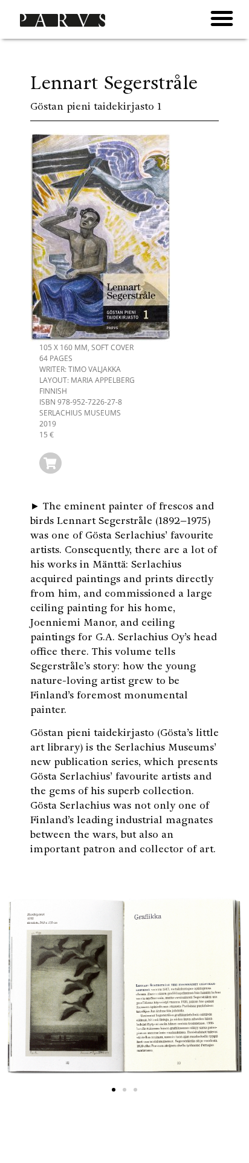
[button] (222, 18)
